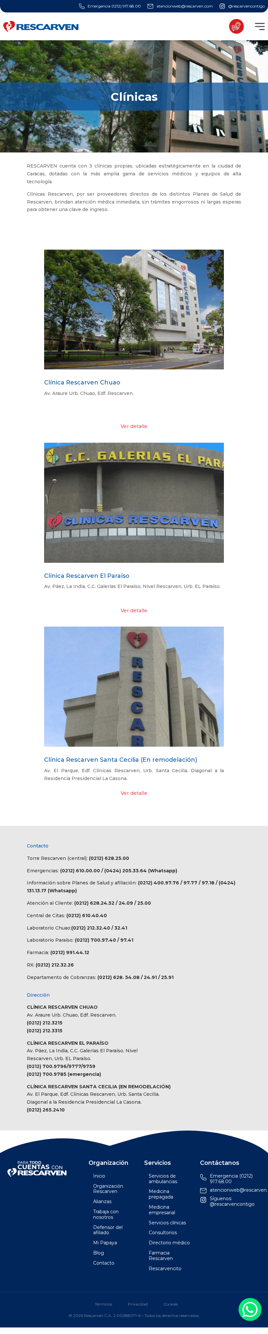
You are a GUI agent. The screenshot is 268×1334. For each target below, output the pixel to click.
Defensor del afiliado (108, 1230)
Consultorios (163, 1233)
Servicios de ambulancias (163, 1178)
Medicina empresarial (162, 1210)
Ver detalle (134, 426)
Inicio (99, 1176)
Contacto (103, 1263)
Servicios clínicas (167, 1223)
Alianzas (102, 1201)
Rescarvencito (165, 1269)
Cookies (170, 1304)
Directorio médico (169, 1243)
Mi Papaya (105, 1243)
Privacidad (138, 1304)
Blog (98, 1253)
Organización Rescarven (108, 1189)
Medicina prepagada (161, 1194)
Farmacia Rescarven (161, 1255)
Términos (103, 1304)
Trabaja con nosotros (106, 1214)
